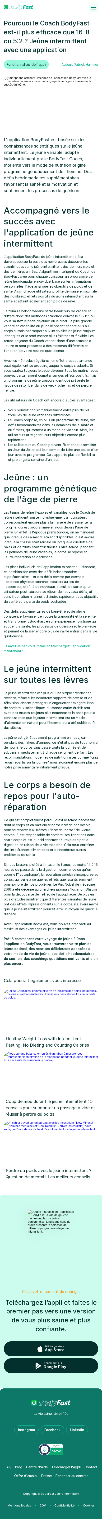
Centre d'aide (37, 1467)
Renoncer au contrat (72, 1476)
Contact (90, 1467)
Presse (46, 1476)
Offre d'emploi (25, 1476)
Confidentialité (64, 1505)
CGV (43, 1505)
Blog (18, 1467)
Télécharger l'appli (66, 1467)
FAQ (8, 1467)
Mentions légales (19, 1505)
